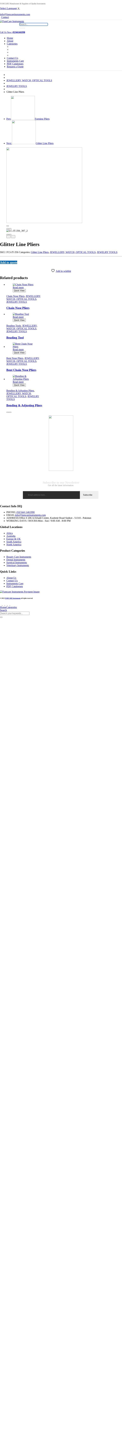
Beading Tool (15, 337)
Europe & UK (13, 539)
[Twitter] (3, 265)
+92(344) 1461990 (25, 512)
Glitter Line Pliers (40, 252)
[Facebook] (1, 265)
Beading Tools (13, 325)
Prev (28, 118)
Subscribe (87, 495)
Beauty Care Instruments (18, 556)
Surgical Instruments (16, 562)
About (10, 41)
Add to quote (8, 262)
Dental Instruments (15, 559)
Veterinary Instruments (17, 565)
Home (10, 38)
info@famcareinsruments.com (15, 14)
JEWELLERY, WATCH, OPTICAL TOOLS (29, 80)
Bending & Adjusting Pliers (20, 390)
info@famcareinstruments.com (30, 515)
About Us (11, 577)
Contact (5, 17)
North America (13, 544)
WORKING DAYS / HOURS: (22, 520)
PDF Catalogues (15, 63)
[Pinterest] (5, 265)
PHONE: (11, 512)
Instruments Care (15, 61)
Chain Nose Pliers (15, 296)
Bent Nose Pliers (14, 358)
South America (13, 541)
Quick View (19, 290)
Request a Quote (15, 66)
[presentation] (7, 228)
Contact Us (12, 58)
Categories (12, 43)
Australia (10, 536)
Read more (18, 287)
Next (30, 143)
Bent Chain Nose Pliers (21, 370)
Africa (9, 533)
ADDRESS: (12, 518)
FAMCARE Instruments (13, 598)
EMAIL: (10, 515)
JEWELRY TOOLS (16, 86)
